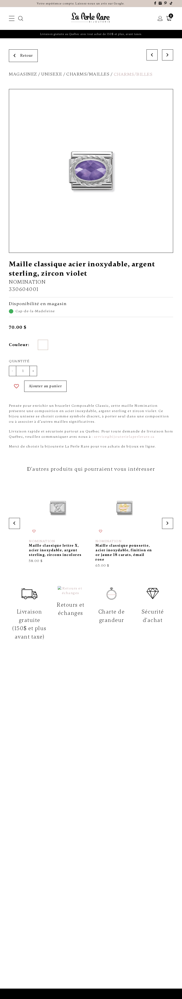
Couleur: (19, 344)
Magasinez (23, 74)
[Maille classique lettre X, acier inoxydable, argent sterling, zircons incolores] (58, 521)
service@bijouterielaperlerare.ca (124, 436)
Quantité (19, 361)
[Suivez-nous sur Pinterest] (165, 3)
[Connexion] (160, 18)
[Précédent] (152, 54)
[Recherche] (21, 18)
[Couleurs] (43, 345)
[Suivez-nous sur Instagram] (160, 3)
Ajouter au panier (45, 386)
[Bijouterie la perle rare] (91, 18)
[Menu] (12, 18)
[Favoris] (16, 386)
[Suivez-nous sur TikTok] (171, 3)
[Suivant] (167, 54)
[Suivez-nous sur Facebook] (155, 3)
